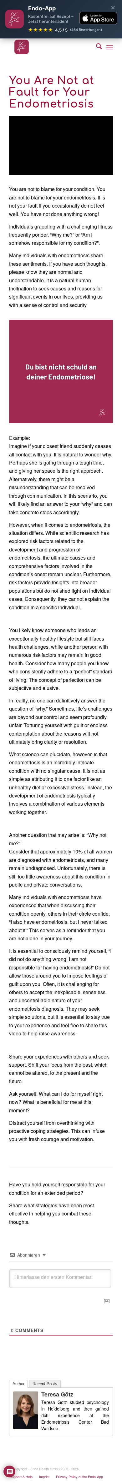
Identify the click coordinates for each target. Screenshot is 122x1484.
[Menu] (109, 46)
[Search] (96, 46)
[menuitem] (96, 46)
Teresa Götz (57, 1394)
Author (18, 1383)
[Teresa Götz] (25, 1427)
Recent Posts (45, 1383)
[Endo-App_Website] (50, 46)
